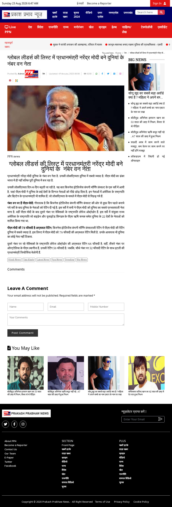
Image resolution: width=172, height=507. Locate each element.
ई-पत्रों (80, 3)
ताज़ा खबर (65, 14)
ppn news (57, 259)
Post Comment (23, 333)
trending (69, 259)
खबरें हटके (54, 14)
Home (118, 53)
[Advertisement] (150, 189)
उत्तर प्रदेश (100, 14)
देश (30, 27)
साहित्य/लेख (126, 29)
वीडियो (89, 12)
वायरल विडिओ (68, 482)
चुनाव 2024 (77, 14)
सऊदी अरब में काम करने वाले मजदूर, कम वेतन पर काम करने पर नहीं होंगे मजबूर (148, 146)
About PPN (10, 441)
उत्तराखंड (128, 12)
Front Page (68, 445)
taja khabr (28, 259)
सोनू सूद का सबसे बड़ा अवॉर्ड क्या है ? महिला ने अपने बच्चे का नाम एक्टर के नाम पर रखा (148, 108)
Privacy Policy (122, 501)
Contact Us (11, 449)
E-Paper (9, 457)
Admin (21, 73)
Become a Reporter (99, 3)
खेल (91, 27)
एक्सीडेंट (162, 27)
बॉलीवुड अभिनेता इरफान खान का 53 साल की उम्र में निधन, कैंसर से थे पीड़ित (148, 122)
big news (82, 259)
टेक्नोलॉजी (146, 27)
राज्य (66, 27)
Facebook (10, 465)
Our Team (10, 453)
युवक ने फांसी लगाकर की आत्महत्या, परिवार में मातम (68, 44)
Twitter (8, 461)
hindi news (14, 259)
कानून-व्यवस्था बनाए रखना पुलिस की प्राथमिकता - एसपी (127, 44)
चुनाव (64, 486)
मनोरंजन (78, 27)
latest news (43, 259)
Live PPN (10, 29)
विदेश (40, 27)
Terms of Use (102, 501)
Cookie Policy (141, 501)
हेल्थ (114, 27)
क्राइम (102, 27)
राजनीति (53, 27)
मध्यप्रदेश (113, 12)
